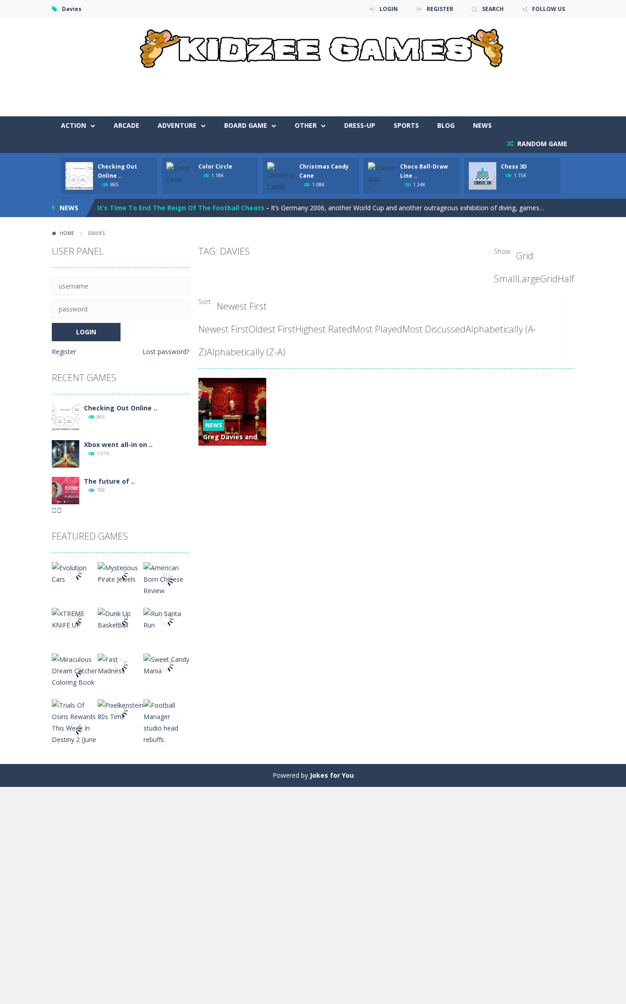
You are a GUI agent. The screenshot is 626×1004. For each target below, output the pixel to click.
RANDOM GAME (541, 143)
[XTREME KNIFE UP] (75, 618)
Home (67, 233)
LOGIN (388, 9)
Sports (406, 125)
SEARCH (493, 9)
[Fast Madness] (120, 664)
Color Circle (215, 166)
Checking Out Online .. (120, 408)
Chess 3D (514, 166)
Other (306, 125)
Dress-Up (359, 125)
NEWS (482, 125)
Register (64, 351)
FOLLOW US (548, 9)
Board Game (245, 125)
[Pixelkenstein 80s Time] (120, 710)
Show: (502, 251)
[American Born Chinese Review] (166, 578)
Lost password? (166, 351)
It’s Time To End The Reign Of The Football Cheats (181, 207)
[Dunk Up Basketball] (120, 618)
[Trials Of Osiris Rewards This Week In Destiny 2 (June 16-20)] (75, 727)
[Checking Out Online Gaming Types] (65, 416)
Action (73, 125)
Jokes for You (332, 775)
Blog (446, 125)
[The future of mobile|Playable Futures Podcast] (65, 490)
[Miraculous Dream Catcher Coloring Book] (75, 670)
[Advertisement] (407, 88)
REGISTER (440, 9)
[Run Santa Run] (166, 618)
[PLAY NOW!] (79, 175)
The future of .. (109, 481)
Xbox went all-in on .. (118, 444)
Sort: (205, 301)
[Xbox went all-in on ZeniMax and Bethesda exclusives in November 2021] (65, 453)
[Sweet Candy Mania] (166, 664)
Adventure (177, 125)
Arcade (126, 125)
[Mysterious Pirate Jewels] (120, 572)
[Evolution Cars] (75, 572)
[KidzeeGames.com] (313, 46)
